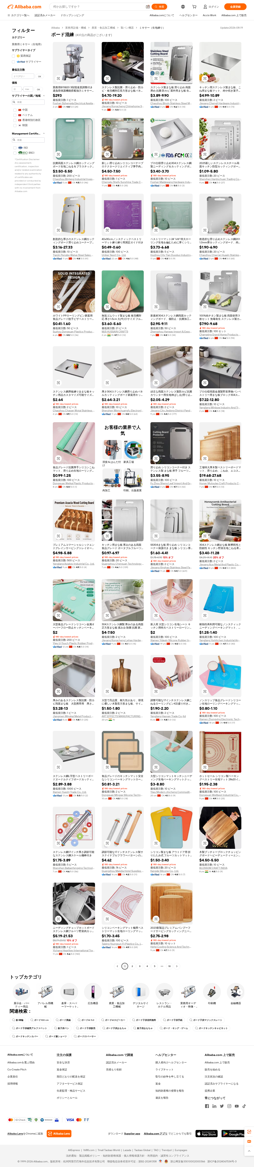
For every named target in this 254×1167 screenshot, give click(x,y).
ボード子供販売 (87, 1028)
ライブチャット (164, 1069)
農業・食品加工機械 (103, 27)
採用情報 (12, 1083)
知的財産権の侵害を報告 (169, 1090)
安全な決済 (63, 1062)
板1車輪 (19, 1020)
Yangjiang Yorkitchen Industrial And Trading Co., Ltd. (220, 640)
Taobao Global (142, 1150)
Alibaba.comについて (20, 1054)
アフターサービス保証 (70, 1083)
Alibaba (55, 27)
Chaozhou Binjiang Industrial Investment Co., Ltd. (74, 179)
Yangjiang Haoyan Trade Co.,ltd (168, 716)
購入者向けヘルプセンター (171, 1062)
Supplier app (132, 1133)
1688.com (88, 1150)
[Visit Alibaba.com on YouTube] (236, 1106)
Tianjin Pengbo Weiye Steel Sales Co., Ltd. (74, 255)
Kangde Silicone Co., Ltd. (164, 870)
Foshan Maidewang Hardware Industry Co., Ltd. (171, 182)
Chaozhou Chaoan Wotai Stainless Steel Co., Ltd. (74, 410)
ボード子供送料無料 (146, 1020)
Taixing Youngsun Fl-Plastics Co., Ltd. (123, 943)
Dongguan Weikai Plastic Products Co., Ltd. (74, 483)
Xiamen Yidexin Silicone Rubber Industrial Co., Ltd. (171, 640)
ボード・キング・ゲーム (175, 1028)
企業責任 (12, 1076)
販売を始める (212, 1069)
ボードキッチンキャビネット (213, 1028)
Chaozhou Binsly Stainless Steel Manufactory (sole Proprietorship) (171, 103)
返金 (158, 1083)
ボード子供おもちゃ (116, 1028)
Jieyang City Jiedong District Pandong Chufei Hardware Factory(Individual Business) (171, 410)
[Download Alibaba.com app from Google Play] (234, 1133)
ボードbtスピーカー (115, 1020)
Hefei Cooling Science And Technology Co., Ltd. (171, 946)
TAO (156, 1150)
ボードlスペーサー (87, 1036)
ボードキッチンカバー (27, 1036)
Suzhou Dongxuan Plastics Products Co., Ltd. (74, 331)
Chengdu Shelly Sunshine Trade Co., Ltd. (123, 182)
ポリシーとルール (67, 1097)
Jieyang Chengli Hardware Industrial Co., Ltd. (220, 103)
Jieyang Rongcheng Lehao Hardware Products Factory (123, 640)
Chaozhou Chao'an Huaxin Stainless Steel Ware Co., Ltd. (220, 255)
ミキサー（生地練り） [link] (152, 27)
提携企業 (210, 1090)
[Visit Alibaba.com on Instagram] (229, 1106)
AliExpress (74, 1150)
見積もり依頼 (114, 1069)
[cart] (195, 7)
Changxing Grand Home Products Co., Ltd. (220, 334)
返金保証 (62, 1069)
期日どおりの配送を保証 (71, 1076)
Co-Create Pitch (16, 1069)
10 (169, 966)
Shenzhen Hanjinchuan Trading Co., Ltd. (220, 179)
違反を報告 (161, 1097)
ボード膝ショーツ (58, 1036)
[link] (249, 1132)
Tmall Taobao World (109, 1150)
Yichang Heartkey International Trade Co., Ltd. (74, 950)
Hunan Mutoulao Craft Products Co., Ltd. (220, 483)
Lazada (127, 1150)
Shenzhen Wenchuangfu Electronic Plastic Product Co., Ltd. (123, 410)
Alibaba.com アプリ (156, 1133)
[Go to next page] (176, 966)
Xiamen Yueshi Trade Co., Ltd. (69, 792)
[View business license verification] (160, 1161)
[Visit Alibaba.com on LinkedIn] (214, 1106)
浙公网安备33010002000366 (187, 1161)
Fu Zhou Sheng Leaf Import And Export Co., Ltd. (171, 483)
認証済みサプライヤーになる (222, 1083)
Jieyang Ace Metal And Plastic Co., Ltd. (220, 564)
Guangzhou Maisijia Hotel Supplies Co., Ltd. (123, 870)
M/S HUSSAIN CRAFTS (115, 331)
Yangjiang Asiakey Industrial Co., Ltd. (73, 563)
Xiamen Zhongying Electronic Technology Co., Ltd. (220, 719)
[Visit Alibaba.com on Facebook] (207, 1106)
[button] (148, 6)
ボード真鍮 (65, 1020)
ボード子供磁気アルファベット (31, 1028)
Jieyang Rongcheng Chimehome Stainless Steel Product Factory (123, 106)
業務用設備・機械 (75, 27)
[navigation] (28, 497)
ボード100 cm (41, 1020)
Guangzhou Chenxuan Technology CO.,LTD (123, 563)
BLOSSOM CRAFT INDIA (213, 867)
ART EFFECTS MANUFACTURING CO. (123, 716)
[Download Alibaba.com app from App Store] (206, 1133)
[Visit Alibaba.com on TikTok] (244, 1106)
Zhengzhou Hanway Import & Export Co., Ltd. (171, 331)
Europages (181, 1150)
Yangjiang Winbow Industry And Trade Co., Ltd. (220, 407)
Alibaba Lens (15, 1133)
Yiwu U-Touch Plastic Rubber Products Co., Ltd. (74, 643)
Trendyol (167, 1150)
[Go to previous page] (117, 966)
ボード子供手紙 (174, 1020)
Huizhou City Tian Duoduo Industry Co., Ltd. (171, 255)
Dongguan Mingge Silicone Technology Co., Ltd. (123, 794)
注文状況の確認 (214, 1076)
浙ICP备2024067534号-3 (222, 1161)
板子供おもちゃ (145, 1028)
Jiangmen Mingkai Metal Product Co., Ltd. (74, 716)
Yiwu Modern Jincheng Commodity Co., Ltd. (171, 792)
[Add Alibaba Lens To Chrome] (59, 1133)
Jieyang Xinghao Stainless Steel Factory (171, 567)
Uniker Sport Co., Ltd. (114, 255)
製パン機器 (127, 27)
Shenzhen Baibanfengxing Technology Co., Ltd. (74, 867)
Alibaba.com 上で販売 (217, 1062)
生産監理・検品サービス (71, 1090)
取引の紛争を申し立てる (169, 1076)
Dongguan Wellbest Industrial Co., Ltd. (220, 794)
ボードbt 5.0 (87, 1020)
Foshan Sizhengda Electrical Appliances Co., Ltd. (74, 103)
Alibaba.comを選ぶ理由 (21, 1062)
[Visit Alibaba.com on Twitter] (222, 1106)
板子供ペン (63, 1028)
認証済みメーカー (116, 1062)
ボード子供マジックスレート (207, 1020)
